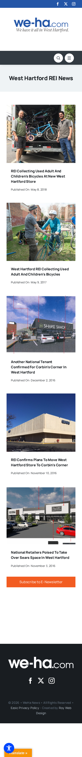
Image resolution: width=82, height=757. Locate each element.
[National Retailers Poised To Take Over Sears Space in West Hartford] (41, 489)
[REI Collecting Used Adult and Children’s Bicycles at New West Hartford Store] (41, 107)
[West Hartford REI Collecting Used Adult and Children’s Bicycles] (41, 205)
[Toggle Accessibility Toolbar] (9, 748)
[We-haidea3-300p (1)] (41, 19)
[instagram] (73, 4)
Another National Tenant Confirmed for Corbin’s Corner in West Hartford (38, 367)
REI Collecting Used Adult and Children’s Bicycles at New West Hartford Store (38, 176)
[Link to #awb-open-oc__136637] (58, 58)
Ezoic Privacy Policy (25, 708)
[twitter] (66, 4)
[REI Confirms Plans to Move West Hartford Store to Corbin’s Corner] (41, 396)
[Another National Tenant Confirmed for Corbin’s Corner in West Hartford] (41, 298)
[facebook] (57, 4)
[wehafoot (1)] (41, 658)
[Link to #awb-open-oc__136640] (69, 58)
